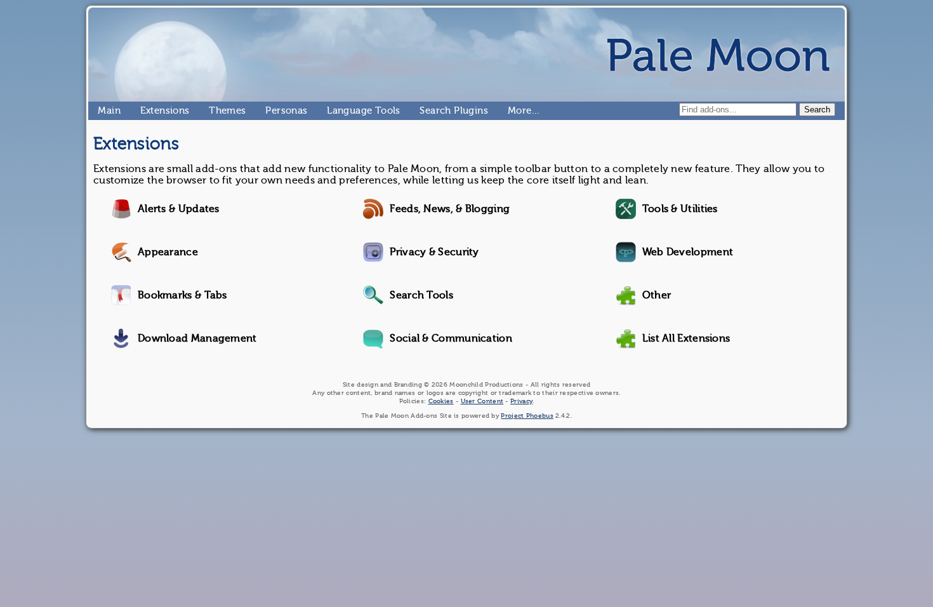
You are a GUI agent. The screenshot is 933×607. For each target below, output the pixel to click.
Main (103, 110)
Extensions (145, 110)
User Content (482, 400)
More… (512, 110)
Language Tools (332, 110)
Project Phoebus (527, 415)
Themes (214, 110)
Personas (270, 110)
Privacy (521, 400)
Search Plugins (425, 110)
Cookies (441, 400)
